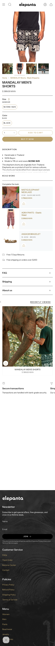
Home (4, 78)
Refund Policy (8, 589)
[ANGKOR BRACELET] (10, 241)
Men (4, 619)
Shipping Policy (9, 594)
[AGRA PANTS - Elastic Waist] (10, 219)
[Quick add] (5, 363)
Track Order (7, 560)
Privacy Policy (43, 541)
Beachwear (7, 629)
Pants (4, 624)
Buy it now (27, 139)
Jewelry (5, 634)
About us (7, 290)
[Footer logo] (12, 498)
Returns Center (9, 565)
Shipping (7, 281)
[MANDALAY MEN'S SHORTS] (27, 336)
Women (5, 614)
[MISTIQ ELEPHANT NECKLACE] (10, 197)
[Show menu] (3, 4)
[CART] (51, 4)
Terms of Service (8, 543)
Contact (5, 570)
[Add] (23, 203)
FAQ (4, 272)
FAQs (4, 555)
